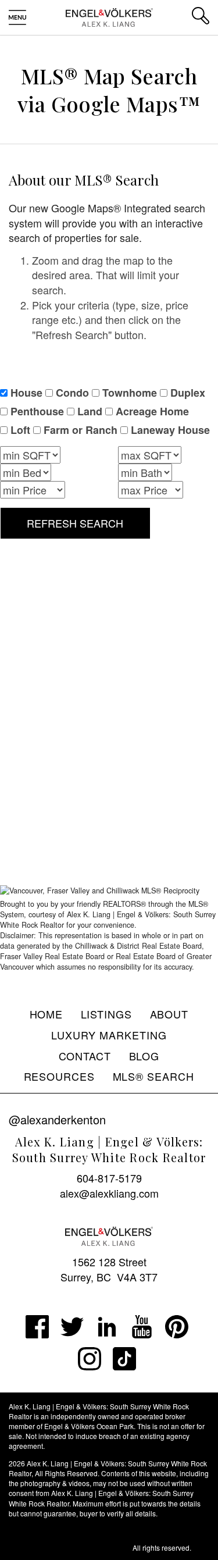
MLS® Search (154, 1076)
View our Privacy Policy (46, 1530)
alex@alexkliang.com (109, 1193)
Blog (144, 1055)
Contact (85, 1055)
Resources (59, 1076)
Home (46, 1013)
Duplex (187, 393)
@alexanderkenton (57, 1119)
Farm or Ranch (80, 430)
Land (89, 411)
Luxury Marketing (109, 1034)
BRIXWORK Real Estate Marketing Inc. (70, 1547)
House (26, 393)
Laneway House (170, 430)
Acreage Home (152, 411)
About (169, 1013)
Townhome (129, 393)
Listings (107, 1013)
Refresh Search (75, 522)
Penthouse (37, 411)
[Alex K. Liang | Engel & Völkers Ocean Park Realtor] (109, 15)
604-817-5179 (109, 1177)
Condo (72, 393)
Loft (20, 430)
